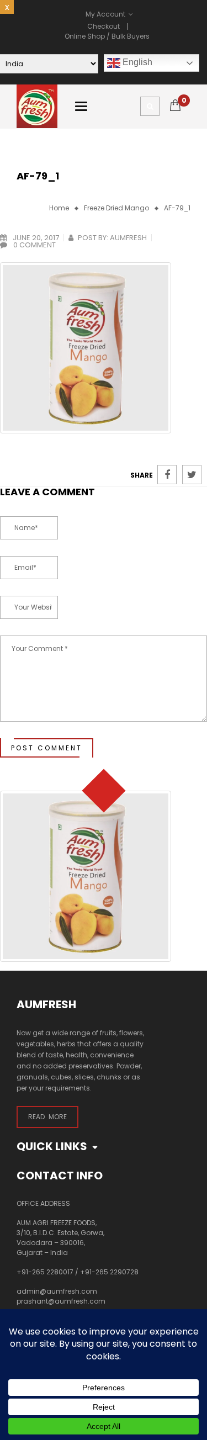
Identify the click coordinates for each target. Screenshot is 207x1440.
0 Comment (34, 245)
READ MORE (47, 1116)
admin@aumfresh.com (57, 1291)
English (136, 62)
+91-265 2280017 (45, 1272)
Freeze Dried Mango (116, 208)
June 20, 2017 (35, 237)
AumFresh (128, 237)
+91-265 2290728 (109, 1272)
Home (59, 208)
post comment (46, 748)
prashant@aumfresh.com (61, 1301)
